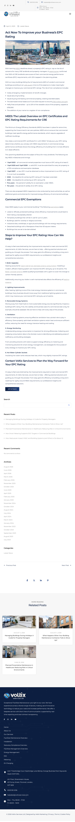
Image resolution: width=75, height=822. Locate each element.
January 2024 (9, 523)
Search (7, 399)
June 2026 (7, 470)
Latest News (24, 26)
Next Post (65, 565)
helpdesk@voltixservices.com (52, 2)
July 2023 (7, 540)
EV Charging (8, 763)
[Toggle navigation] (70, 14)
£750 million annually (60, 102)
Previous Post (11, 565)
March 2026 (8, 477)
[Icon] (42, 2)
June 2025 (7, 490)
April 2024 (7, 516)
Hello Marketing (41, 814)
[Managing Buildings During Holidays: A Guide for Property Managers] (19, 622)
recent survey (54, 71)
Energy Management (11, 752)
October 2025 (9, 487)
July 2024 (7, 513)
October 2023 (9, 530)
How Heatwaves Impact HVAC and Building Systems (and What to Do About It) (34, 438)
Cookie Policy (65, 814)
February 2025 (9, 497)
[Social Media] (7, 5)
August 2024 (8, 510)
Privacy (51, 814)
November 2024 (10, 503)
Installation (8, 741)
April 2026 (7, 473)
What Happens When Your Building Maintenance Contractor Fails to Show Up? (34, 424)
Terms (57, 814)
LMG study (28, 85)
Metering (7, 760)
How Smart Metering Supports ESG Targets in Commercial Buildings (30, 433)
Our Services (8, 734)
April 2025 (7, 493)
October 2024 (9, 506)
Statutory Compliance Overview (15, 745)
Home (6, 727)
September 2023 (10, 533)
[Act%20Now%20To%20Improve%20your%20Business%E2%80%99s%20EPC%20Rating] (27, 580)
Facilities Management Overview (16, 749)
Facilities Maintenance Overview (15, 738)
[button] (12, 389)
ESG (5, 756)
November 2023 (9, 526)
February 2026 (9, 480)
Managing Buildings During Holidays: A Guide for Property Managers (30, 419)
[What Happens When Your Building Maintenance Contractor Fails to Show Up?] (56, 622)
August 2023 (8, 536)
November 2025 (9, 483)
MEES (18, 68)
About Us (7, 731)
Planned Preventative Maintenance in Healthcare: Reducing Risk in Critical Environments (38, 429)
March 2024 (8, 520)
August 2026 (8, 467)
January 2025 (9, 500)
